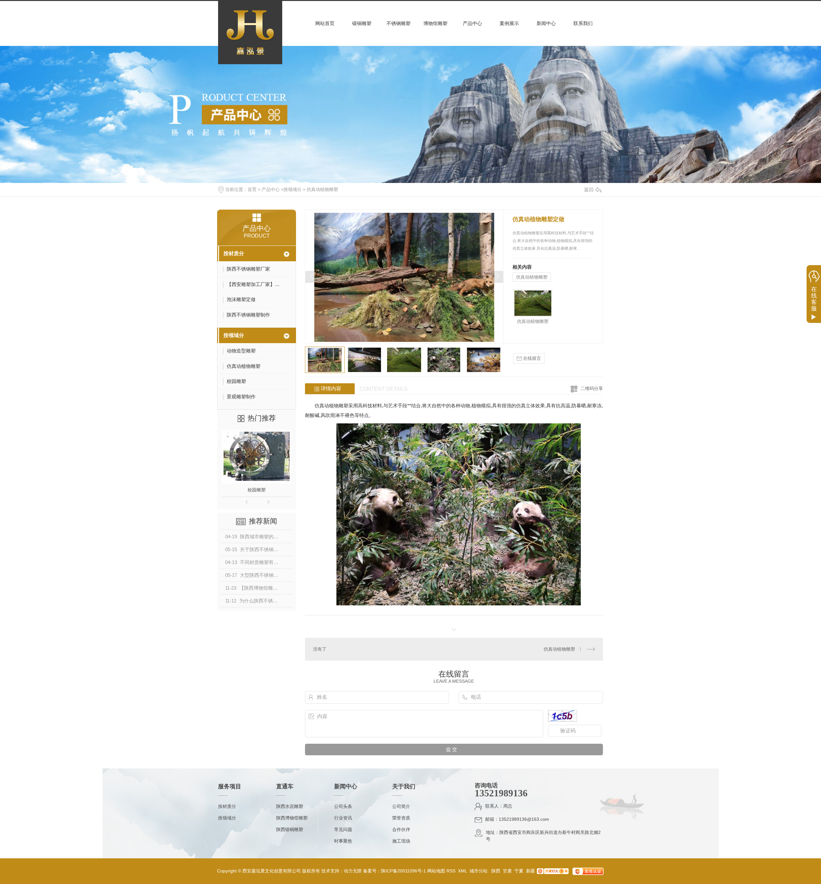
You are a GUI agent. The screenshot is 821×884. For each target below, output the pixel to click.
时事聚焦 (343, 841)
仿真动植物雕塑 (322, 189)
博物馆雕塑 (435, 23)
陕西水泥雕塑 (289, 806)
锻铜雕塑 (361, 23)
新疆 (530, 870)
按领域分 (292, 189)
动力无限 (353, 870)
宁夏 (518, 870)
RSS (451, 870)
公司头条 (343, 806)
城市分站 (478, 870)
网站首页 (324, 23)
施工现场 (401, 841)
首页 (252, 189)
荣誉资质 (401, 817)
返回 (589, 189)
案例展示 (509, 23)
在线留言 (531, 358)
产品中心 (472, 23)
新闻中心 (546, 23)
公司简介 (401, 806)
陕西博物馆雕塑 (292, 817)
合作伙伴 (401, 829)
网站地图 (436, 870)
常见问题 (343, 829)
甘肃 (507, 870)
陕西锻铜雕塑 (289, 829)
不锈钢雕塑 (398, 23)
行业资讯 (343, 817)
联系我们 (583, 23)
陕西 (495, 870)
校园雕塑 (257, 489)
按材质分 (234, 253)
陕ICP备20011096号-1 (403, 870)
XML (463, 870)
